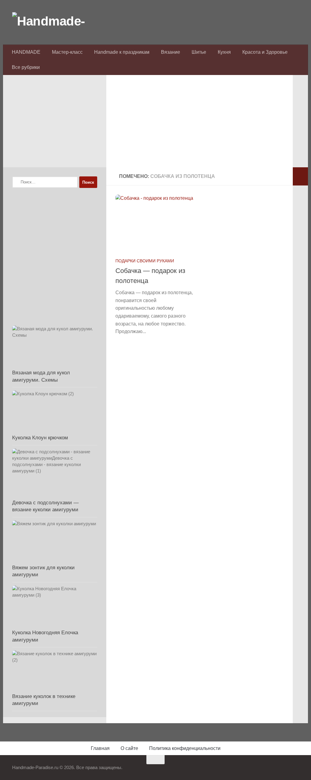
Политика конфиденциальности (184, 748)
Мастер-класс (67, 52)
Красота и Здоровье (265, 52)
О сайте (129, 748)
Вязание (170, 52)
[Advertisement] (199, 124)
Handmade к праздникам (121, 52)
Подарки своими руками (144, 260)
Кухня (224, 52)
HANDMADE (26, 52)
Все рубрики (26, 67)
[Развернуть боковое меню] (300, 176)
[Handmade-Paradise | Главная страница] (57, 21)
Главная (100, 748)
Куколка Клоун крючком (40, 438)
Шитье (199, 52)
